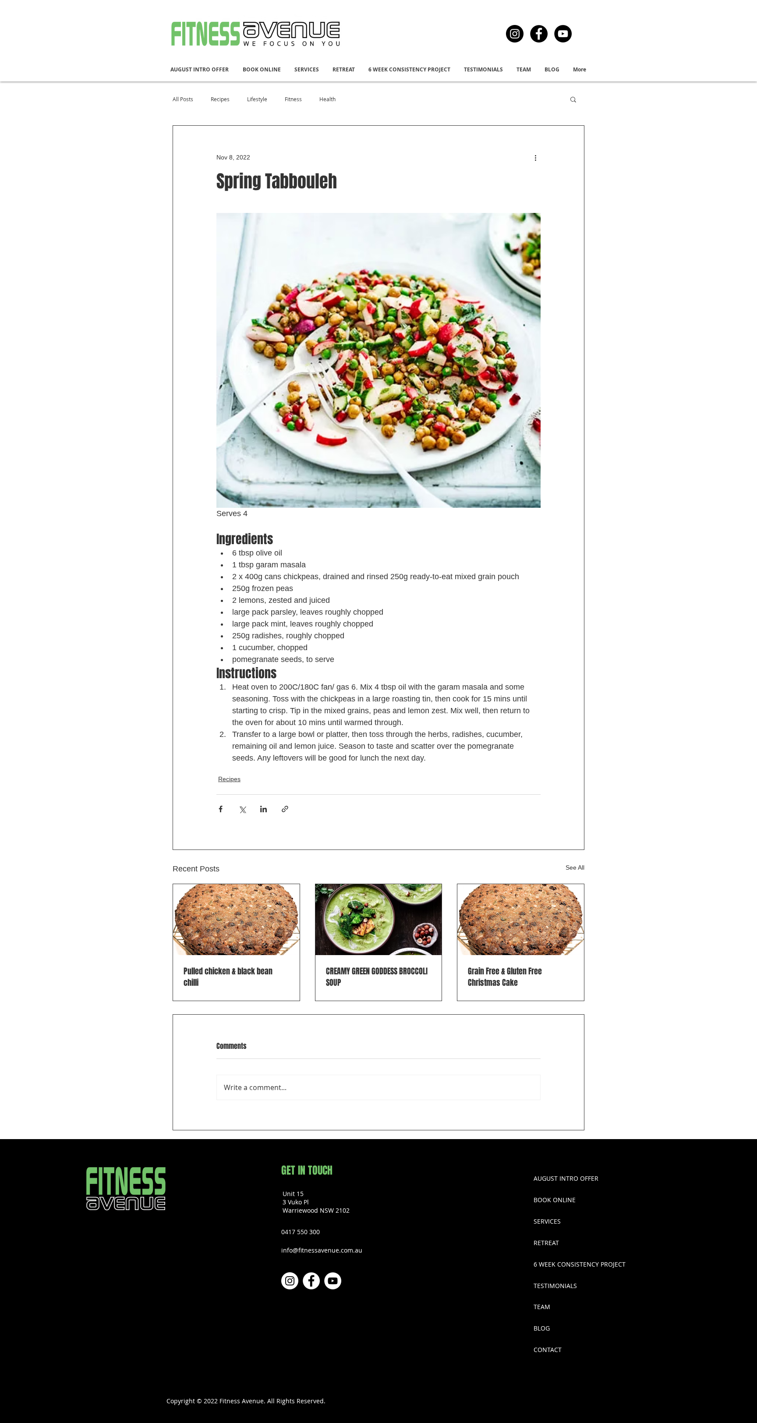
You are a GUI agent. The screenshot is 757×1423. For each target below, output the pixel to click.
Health (327, 99)
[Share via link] (285, 809)
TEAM (542, 1307)
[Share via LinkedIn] (263, 809)
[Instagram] (515, 33)
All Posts (183, 99)
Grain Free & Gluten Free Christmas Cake (505, 977)
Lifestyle (257, 99)
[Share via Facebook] (220, 809)
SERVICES (547, 1221)
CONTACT (548, 1349)
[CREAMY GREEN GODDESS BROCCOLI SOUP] (378, 919)
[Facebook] (539, 33)
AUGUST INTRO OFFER (566, 1178)
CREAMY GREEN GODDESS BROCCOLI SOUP (377, 977)
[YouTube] (563, 33)
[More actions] (535, 157)
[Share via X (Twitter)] (242, 809)
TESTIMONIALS (555, 1285)
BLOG (542, 1328)
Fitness (293, 99)
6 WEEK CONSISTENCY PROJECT (572, 1264)
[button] (307, 69)
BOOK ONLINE (555, 1200)
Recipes (220, 99)
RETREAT (546, 1243)
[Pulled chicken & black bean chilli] (236, 919)
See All (575, 867)
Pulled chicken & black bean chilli (228, 977)
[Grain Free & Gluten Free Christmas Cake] (520, 919)
